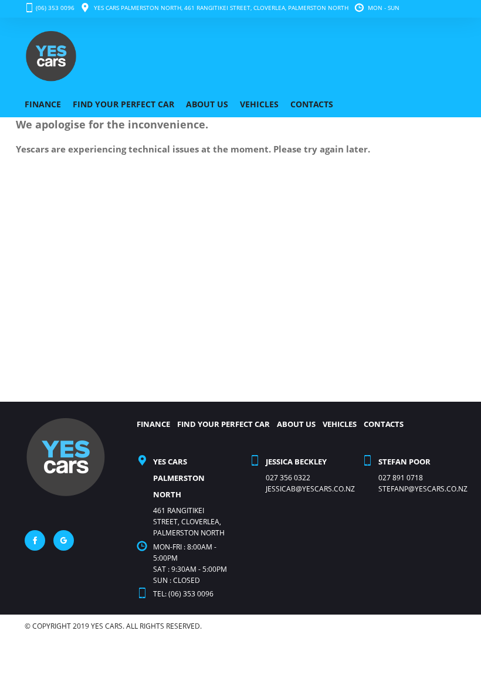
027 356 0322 (288, 478)
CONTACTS (311, 104)
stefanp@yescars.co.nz (423, 489)
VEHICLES (259, 104)
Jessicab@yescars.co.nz (310, 489)
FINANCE (43, 104)
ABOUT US (207, 104)
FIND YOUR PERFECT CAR (123, 104)
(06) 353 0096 (55, 8)
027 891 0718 (400, 478)
